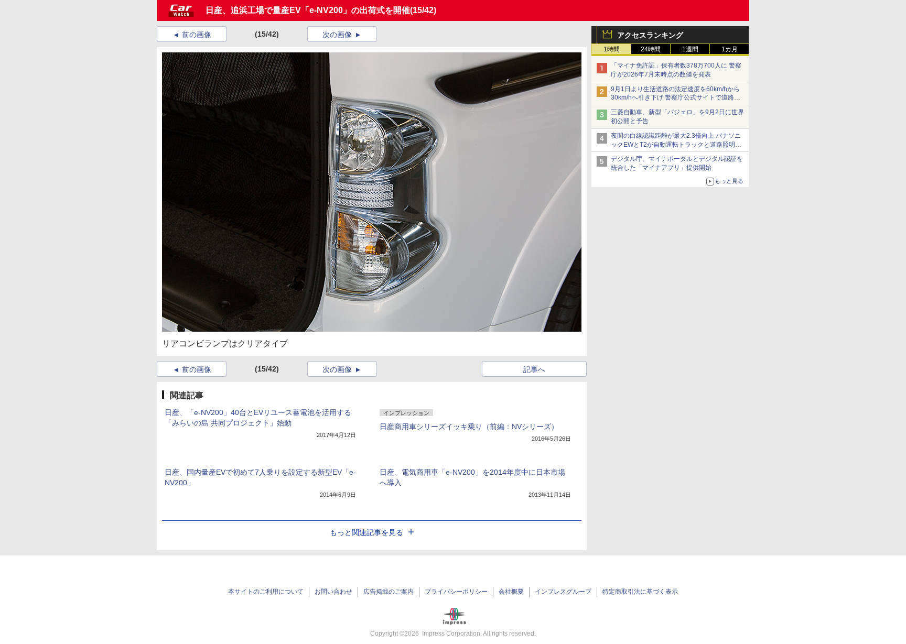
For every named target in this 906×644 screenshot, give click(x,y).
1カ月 (729, 49)
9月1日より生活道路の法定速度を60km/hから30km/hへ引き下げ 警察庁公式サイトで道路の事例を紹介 (675, 98)
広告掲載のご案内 (388, 591)
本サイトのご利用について (266, 591)
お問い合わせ (333, 591)
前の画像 (196, 34)
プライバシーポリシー (456, 591)
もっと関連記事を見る (366, 532)
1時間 (611, 49)
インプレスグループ (563, 591)
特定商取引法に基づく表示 (640, 591)
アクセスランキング (650, 35)
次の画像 (337, 34)
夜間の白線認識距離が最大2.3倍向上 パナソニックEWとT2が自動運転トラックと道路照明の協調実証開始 (676, 144)
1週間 (690, 49)
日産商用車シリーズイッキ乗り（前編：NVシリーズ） (469, 426)
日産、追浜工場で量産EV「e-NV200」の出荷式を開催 (308, 10)
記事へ (534, 369)
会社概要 (511, 591)
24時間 (651, 49)
